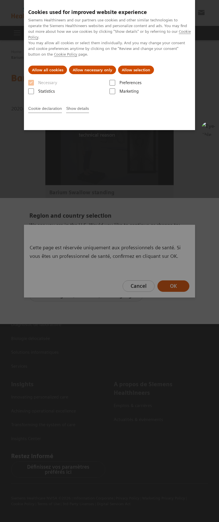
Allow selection (136, 70)
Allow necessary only (92, 70)
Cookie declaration (45, 108)
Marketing (129, 91)
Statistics (46, 91)
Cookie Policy (65, 54)
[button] (208, 129)
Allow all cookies (47, 70)
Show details (77, 108)
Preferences (130, 82)
